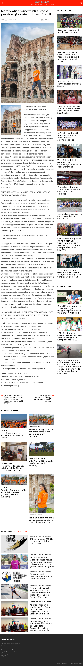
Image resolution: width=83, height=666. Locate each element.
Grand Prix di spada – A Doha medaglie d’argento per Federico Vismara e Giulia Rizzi (69, 309)
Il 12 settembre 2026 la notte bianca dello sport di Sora (41, 541)
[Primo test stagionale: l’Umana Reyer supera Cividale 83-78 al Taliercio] (69, 178)
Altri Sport (46, 536)
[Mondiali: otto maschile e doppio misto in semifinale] (69, 205)
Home (58, 663)
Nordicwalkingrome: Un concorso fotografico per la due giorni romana (41, 432)
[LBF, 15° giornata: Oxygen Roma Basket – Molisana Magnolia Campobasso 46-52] (69, 324)
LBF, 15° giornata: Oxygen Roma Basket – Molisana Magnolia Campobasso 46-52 (69, 336)
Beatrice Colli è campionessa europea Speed (69, 83)
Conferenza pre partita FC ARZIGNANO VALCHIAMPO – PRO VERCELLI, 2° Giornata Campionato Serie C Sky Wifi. (69, 244)
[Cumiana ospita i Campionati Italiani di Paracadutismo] (14, 576)
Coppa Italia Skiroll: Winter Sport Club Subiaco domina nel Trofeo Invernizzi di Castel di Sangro (40, 592)
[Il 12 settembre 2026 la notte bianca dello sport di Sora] (14, 544)
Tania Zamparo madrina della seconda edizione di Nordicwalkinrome (41, 520)
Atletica (32, 515)
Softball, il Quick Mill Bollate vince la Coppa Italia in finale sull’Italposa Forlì (69, 136)
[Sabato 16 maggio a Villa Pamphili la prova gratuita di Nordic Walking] (14, 479)
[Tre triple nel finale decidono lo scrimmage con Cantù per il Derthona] (69, 151)
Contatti (64, 663)
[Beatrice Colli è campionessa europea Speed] (69, 72)
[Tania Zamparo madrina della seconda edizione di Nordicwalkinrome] (41, 493)
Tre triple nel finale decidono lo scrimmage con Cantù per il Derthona (69, 163)
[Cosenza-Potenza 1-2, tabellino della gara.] (69, 21)
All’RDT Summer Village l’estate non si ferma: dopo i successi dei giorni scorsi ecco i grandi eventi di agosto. (42, 562)
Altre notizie (34, 426)
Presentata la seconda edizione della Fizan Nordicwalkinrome (12, 468)
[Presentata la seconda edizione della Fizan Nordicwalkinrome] (14, 451)
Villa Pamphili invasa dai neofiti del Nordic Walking (41, 463)
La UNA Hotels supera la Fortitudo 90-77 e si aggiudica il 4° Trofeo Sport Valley (68, 109)
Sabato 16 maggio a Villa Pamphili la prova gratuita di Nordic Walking (13, 493)
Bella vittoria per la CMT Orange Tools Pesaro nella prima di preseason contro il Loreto (68, 57)
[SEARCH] (81, 3)
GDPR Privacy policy (76, 663)
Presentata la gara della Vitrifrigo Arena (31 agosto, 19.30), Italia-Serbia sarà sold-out (69, 273)
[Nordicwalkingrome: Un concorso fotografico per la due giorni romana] (41, 419)
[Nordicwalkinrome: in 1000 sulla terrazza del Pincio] (14, 421)
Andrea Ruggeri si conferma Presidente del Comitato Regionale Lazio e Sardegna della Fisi (41, 609)
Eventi (4, 430)
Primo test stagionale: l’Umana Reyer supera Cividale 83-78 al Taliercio (68, 190)
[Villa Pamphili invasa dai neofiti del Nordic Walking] (41, 449)
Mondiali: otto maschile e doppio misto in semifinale (69, 216)
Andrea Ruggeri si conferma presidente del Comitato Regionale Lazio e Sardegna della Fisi (41, 626)
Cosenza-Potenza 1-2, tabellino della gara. (68, 31)
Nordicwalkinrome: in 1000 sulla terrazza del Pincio (12, 435)
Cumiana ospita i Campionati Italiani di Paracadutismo (41, 576)
